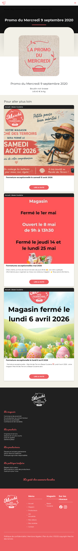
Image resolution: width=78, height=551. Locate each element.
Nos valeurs (32, 520)
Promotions (19, 9)
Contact (31, 527)
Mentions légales (34, 536)
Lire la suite (39, 187)
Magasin (31, 507)
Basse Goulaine (17, 107)
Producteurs (32, 510)
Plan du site (47, 536)
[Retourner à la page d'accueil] (4, 3)
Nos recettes (32, 523)
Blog (12, 9)
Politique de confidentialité (15, 536)
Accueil (6, 9)
